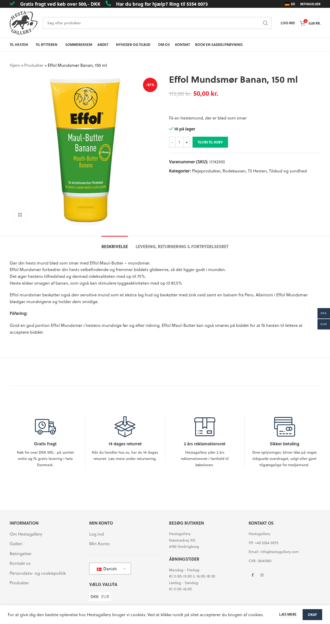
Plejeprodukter (206, 171)
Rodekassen (234, 171)
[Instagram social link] (262, 575)
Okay (312, 614)
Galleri (16, 544)
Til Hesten (257, 171)
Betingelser (21, 553)
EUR (105, 596)
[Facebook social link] (252, 575)
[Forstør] (20, 214)
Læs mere (288, 614)
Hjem (15, 65)
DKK (95, 596)
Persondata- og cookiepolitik (38, 573)
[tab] (114, 244)
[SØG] (266, 23)
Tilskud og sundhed (288, 171)
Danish (109, 569)
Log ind (96, 534)
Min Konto (99, 544)
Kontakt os (20, 563)
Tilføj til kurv (210, 142)
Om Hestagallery (26, 534)
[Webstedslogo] (24, 22)
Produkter (34, 65)
